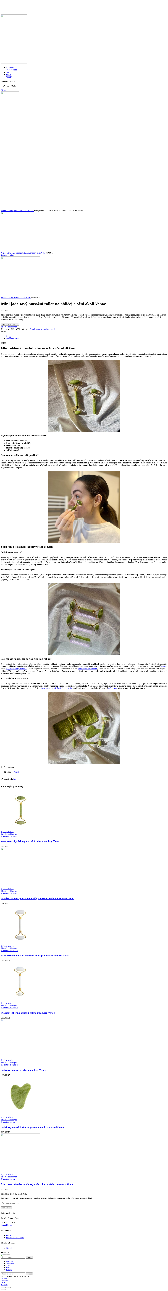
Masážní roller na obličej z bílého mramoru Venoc (28, 1012)
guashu (164, 666)
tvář (15, 779)
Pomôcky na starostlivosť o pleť (20, 210)
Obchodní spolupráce (15, 1238)
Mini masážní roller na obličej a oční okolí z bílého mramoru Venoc (37, 1184)
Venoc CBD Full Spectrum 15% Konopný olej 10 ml (23, 253)
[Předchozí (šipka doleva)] (2, 1289)
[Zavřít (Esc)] (2, 1287)
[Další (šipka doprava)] (5, 1289)
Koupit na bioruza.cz (10, 324)
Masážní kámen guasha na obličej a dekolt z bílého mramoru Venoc (37, 898)
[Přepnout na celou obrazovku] (7, 1287)
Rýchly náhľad (7, 831)
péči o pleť (113, 688)
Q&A (8, 1235)
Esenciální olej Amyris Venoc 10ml (16, 297)
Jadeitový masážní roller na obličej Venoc (23, 1070)
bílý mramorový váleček (16, 669)
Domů (4, 210)
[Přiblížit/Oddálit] (10, 1287)
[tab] (86, 336)
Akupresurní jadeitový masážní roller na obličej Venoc (30, 841)
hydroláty (45, 688)
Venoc (16, 772)
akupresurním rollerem (87, 669)
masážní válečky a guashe (61, 688)
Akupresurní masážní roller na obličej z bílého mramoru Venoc (35, 955)
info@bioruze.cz (8, 1225)
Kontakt (9, 1248)
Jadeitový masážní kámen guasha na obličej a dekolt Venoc (33, 1127)
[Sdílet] (5, 1287)
